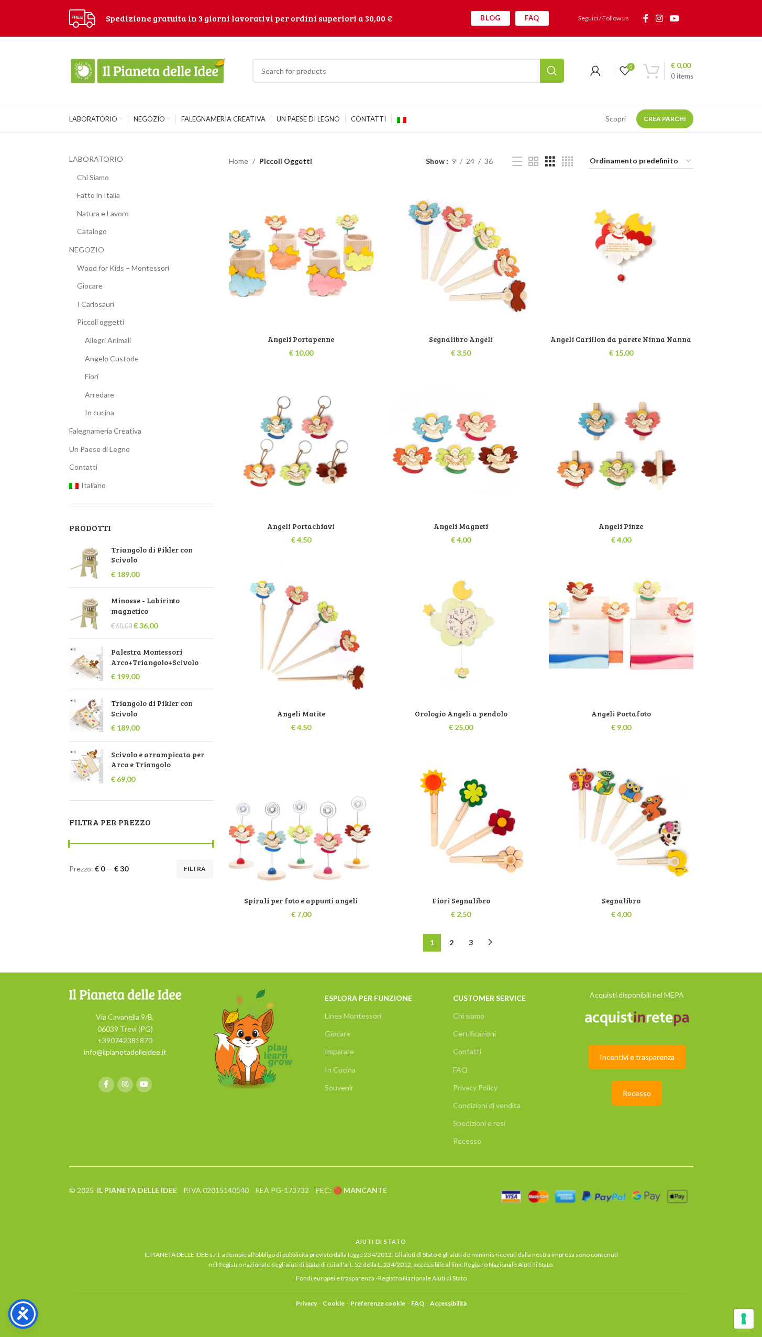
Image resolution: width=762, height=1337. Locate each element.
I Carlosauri (95, 304)
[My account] (595, 70)
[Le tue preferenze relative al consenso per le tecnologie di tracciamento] (744, 1319)
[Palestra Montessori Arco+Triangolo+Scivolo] (86, 664)
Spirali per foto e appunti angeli (301, 900)
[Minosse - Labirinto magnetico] (86, 613)
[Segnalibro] (621, 818)
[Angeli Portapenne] (301, 257)
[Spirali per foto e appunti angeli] (301, 818)
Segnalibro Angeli (461, 339)
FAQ (532, 18)
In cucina (99, 412)
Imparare (339, 1051)
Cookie (334, 1303)
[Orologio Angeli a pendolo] (461, 631)
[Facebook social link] (645, 18)
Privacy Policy (475, 1087)
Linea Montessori (353, 1015)
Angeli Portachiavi (301, 526)
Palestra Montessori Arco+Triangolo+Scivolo (154, 657)
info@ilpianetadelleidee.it (125, 1051)
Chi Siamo (93, 177)
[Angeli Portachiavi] (301, 444)
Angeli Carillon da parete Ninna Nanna (620, 339)
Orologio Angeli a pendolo (461, 714)
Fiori (91, 376)
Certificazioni (474, 1033)
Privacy (306, 1303)
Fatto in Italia (98, 195)
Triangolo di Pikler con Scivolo (152, 555)
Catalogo (92, 231)
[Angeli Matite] (301, 631)
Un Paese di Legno (99, 449)
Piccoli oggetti (100, 321)
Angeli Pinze (621, 526)
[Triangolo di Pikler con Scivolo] (86, 562)
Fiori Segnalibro (461, 900)
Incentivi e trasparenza (637, 1057)
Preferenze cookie (377, 1303)
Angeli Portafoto (621, 714)
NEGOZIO (86, 249)
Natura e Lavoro (103, 213)
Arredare (99, 394)
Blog (490, 18)
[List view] (517, 161)
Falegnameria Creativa (105, 430)
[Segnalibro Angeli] (461, 257)
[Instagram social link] (659, 18)
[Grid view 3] (550, 161)
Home (238, 161)
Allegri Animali (108, 340)
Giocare (90, 285)
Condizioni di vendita (487, 1105)
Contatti (83, 466)
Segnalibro (621, 900)
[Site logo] (82, 17)
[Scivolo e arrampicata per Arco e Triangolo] (86, 766)
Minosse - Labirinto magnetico (145, 605)
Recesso (467, 1140)
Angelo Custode (112, 358)
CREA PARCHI (665, 119)
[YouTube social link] (674, 18)
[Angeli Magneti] (461, 444)
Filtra (195, 868)
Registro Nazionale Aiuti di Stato (508, 1264)
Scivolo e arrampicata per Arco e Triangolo (157, 759)
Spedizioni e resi (479, 1123)
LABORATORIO (96, 158)
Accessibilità (448, 1303)
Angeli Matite (301, 714)
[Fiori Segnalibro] (461, 818)
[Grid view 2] (533, 161)
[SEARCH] (552, 71)
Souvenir (339, 1087)
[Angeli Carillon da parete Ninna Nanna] (621, 257)
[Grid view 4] (567, 161)
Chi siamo (468, 1015)
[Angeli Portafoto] (621, 631)
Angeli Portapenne (301, 339)
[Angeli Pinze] (621, 444)
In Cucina (340, 1069)
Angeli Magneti (461, 526)
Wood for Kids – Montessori (123, 267)
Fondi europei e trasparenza (335, 1278)
